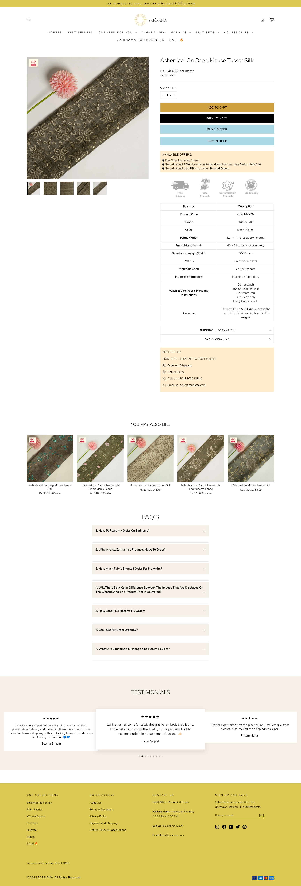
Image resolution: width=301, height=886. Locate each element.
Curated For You (116, 33)
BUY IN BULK (217, 141)
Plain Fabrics (35, 810)
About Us (96, 803)
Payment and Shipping (103, 823)
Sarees (55, 33)
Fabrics (179, 33)
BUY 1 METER (217, 129)
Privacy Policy (98, 816)
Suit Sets (206, 33)
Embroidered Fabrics (39, 803)
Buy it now (217, 118)
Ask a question (217, 339)
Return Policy (176, 372)
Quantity (168, 88)
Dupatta (32, 830)
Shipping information (217, 330)
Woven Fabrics (36, 816)
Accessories (237, 33)
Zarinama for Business (140, 40)
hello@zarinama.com (193, 385)
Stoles (31, 837)
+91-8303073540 (190, 378)
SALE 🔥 (176, 40)
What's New (154, 33)
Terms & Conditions (102, 810)
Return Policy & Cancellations (108, 830)
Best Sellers (80, 33)
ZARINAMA (45, 878)
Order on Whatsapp (180, 365)
